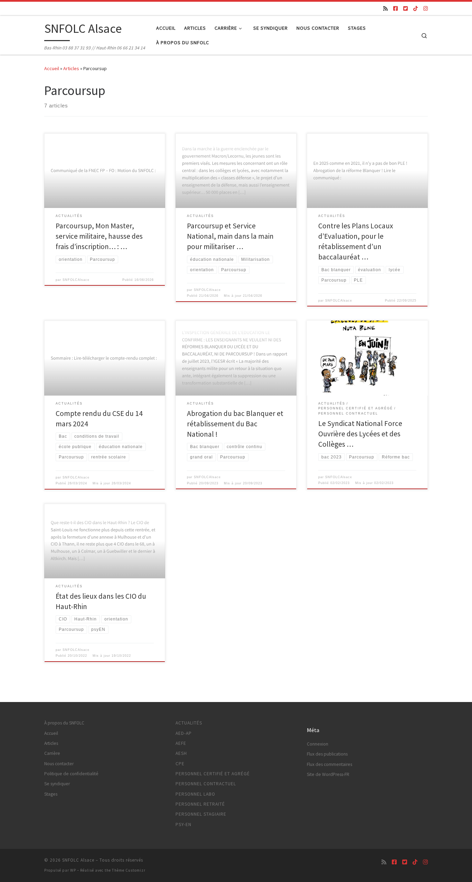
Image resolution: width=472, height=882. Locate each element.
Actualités (189, 723)
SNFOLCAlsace (76, 280)
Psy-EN (183, 824)
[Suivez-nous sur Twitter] (405, 8)
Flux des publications (327, 754)
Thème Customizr (128, 870)
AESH (181, 753)
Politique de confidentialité (71, 774)
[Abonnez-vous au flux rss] (385, 8)
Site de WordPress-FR (328, 774)
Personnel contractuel (206, 784)
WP (73, 870)
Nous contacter (59, 764)
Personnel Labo (195, 794)
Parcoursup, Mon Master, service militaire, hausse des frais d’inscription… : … (99, 236)
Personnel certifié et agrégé (213, 774)
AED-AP (184, 733)
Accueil (51, 68)
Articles (71, 68)
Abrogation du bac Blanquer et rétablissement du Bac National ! (235, 424)
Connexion (317, 744)
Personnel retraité (200, 804)
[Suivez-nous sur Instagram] (425, 8)
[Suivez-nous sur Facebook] (395, 8)
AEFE (181, 743)
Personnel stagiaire (201, 814)
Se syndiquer (57, 784)
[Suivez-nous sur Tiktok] (415, 8)
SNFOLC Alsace (78, 860)
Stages (50, 794)
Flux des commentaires (329, 764)
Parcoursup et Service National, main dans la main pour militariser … (230, 236)
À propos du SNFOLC (64, 723)
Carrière (52, 753)
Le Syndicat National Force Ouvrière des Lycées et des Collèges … (360, 434)
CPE (180, 764)
